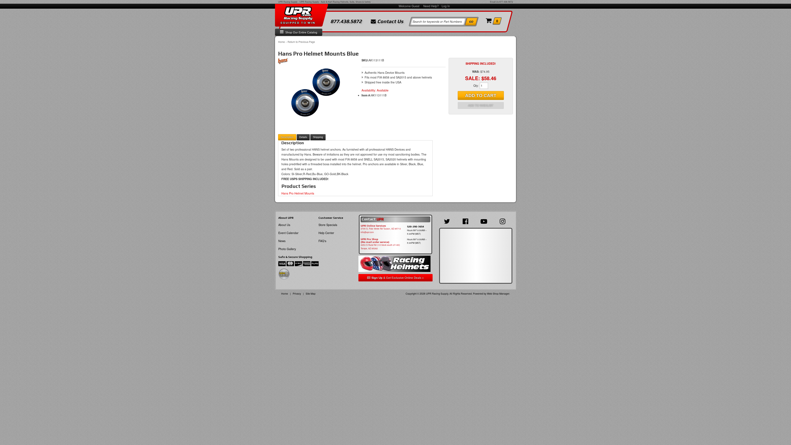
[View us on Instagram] (503, 220)
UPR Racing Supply (287, 1)
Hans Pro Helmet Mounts (297, 193)
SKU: (365, 60)
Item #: (366, 95)
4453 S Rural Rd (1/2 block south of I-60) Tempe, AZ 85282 (380, 247)
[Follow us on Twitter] (448, 220)
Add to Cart (480, 95)
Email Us (494, 1)
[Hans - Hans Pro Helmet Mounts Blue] (283, 62)
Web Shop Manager (498, 293)
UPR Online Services (373, 225)
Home (281, 41)
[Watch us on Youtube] (485, 220)
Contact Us (389, 21)
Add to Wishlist (480, 105)
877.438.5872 (506, 1)
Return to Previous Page (301, 41)
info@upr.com (367, 232)
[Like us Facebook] (466, 220)
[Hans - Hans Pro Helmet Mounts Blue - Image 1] (315, 93)
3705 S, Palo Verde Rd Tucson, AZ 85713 (381, 228)
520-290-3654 (415, 226)
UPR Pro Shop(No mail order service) (375, 241)
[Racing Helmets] (395, 264)
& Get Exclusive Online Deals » (397, 277)
